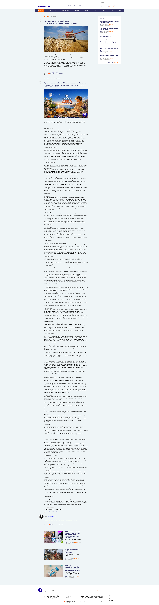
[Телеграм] (49, 72)
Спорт (86, 10)
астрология (62, 520)
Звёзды (77, 10)
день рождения (53, 520)
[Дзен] (57, 72)
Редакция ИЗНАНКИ (52, 516)
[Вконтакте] (45, 72)
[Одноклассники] (53, 72)
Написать (52, 73)
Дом (120, 10)
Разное (103, 10)
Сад (112, 10)
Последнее (53, 10)
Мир (95, 10)
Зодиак (70, 520)
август (67, 520)
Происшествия (65, 10)
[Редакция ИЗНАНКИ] (42, 516)
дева (58, 520)
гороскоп (75, 520)
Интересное (41, 10)
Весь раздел (113, 62)
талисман (47, 520)
